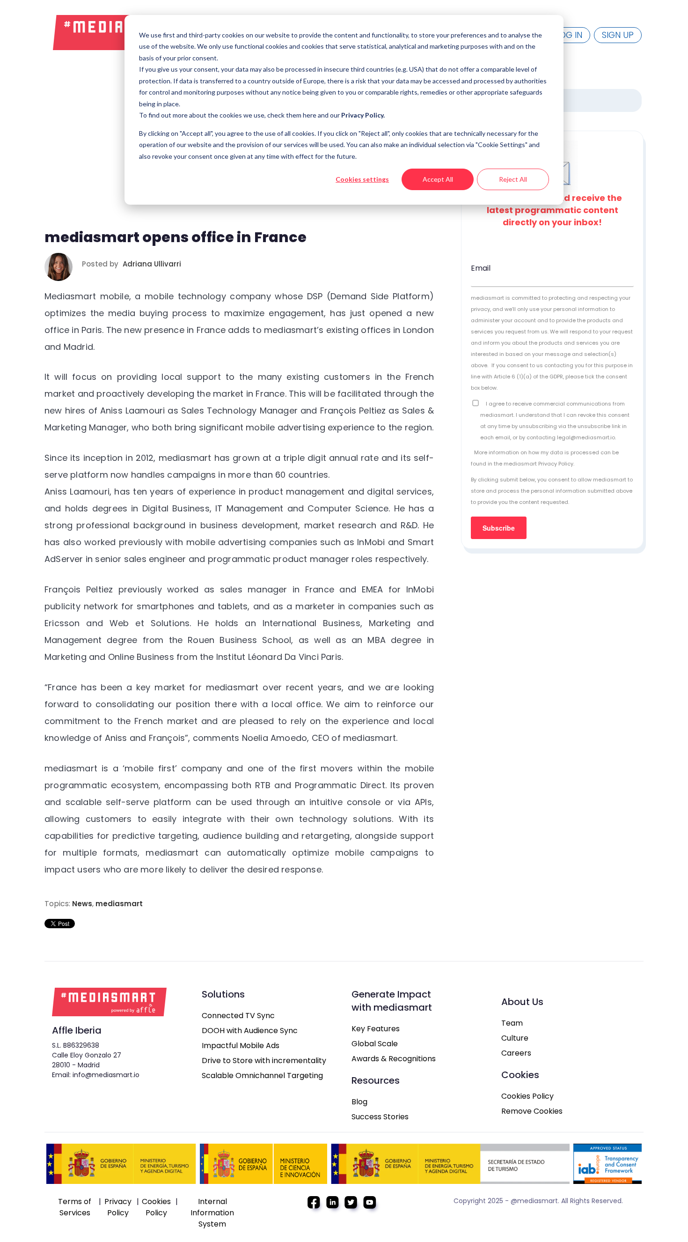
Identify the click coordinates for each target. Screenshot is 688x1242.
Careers (516, 1053)
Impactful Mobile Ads (240, 1045)
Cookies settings (362, 179)
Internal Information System (212, 1212)
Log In (569, 35)
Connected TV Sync (238, 1015)
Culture (514, 1038)
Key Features (375, 1028)
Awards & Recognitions (393, 1058)
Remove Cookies (532, 1111)
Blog (359, 1101)
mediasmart (119, 904)
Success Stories (380, 1116)
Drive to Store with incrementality (264, 1060)
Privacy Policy (118, 1207)
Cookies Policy (527, 1096)
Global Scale (374, 1043)
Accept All (438, 179)
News (82, 904)
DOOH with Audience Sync (250, 1030)
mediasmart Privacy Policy (538, 463)
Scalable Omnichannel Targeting (262, 1075)
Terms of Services (74, 1207)
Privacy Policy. (363, 115)
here (310, 115)
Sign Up (618, 35)
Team (512, 1023)
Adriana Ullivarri (152, 264)
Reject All (513, 179)
